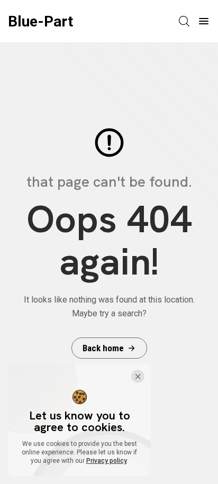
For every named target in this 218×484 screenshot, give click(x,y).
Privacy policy (106, 460)
